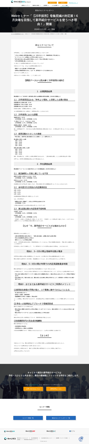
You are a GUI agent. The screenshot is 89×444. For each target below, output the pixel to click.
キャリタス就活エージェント (21, 2)
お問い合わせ (52, 2)
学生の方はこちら (72, 2)
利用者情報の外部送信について (30, 439)
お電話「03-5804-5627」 (34, 384)
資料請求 (63, 2)
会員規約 (18, 439)
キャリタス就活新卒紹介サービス (17, 33)
